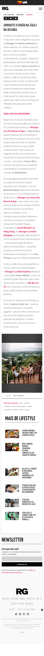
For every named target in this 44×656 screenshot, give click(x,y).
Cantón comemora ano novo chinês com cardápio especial (29, 433)
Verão (21, 410)
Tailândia (7, 410)
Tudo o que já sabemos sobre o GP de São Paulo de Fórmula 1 (29, 516)
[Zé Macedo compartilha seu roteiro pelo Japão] (12, 506)
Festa (21, 604)
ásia (21, 403)
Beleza (5, 599)
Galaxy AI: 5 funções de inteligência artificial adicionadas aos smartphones (29, 473)
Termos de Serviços (16, 572)
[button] (37, 363)
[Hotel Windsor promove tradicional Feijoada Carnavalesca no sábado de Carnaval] (12, 450)
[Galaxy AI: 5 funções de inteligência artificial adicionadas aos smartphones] (12, 475)
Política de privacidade (26, 609)
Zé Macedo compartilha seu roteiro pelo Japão (28, 502)
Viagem (27, 410)
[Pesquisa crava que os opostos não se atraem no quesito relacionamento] (12, 492)
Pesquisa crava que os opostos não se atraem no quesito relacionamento (29, 488)
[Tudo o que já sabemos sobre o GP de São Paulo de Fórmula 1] (12, 519)
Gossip (14, 604)
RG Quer (29, 604)
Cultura (14, 599)
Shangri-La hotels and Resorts (15, 406)
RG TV (39, 599)
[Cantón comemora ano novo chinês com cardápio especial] (12, 437)
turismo (15, 410)
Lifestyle (29, 15)
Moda (22, 599)
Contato (12, 609)
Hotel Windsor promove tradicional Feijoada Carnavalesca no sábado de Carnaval (29, 449)
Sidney (29, 406)
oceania (26, 403)
